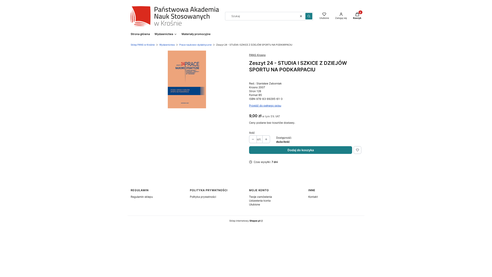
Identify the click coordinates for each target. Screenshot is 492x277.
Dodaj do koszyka (301, 150)
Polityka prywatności (203, 196)
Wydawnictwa (167, 44)
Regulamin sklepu (142, 196)
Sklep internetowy (244, 220)
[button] (308, 16)
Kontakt (313, 196)
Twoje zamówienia (260, 196)
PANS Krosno (257, 55)
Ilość (252, 132)
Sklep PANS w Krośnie (143, 44)
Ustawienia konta (260, 200)
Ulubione (254, 204)
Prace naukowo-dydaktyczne (195, 44)
